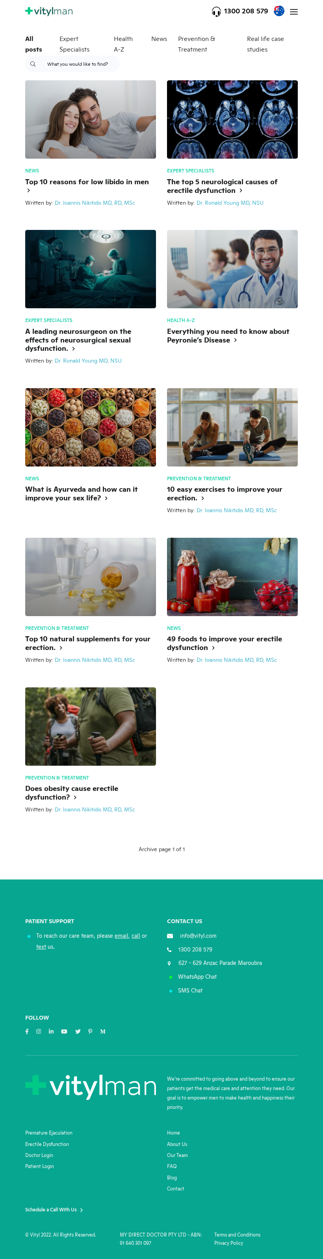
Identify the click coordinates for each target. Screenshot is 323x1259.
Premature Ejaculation (48, 1133)
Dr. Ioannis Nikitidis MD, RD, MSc (95, 203)
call (136, 936)
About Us (177, 1144)
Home (173, 1133)
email (121, 936)
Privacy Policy (228, 1243)
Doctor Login (39, 1155)
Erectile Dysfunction (47, 1144)
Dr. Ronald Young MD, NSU (230, 203)
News (159, 39)
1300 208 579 (246, 11)
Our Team (177, 1155)
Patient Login (39, 1166)
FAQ (172, 1166)
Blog (172, 1178)
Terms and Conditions (237, 1235)
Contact (175, 1189)
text (41, 947)
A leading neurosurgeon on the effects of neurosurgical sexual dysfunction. (78, 340)
